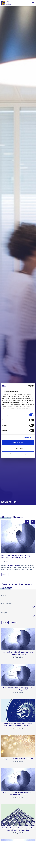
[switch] (31, 420)
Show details (27, 437)
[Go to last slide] (27, 522)
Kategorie (4, 612)
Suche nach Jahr (6, 604)
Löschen (14, 622)
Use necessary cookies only (18, 453)
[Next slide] (33, 522)
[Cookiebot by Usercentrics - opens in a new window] (26, 386)
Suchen (3, 596)
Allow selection (18, 448)
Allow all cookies (18, 442)
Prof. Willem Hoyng (12, 565)
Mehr (4, 574)
